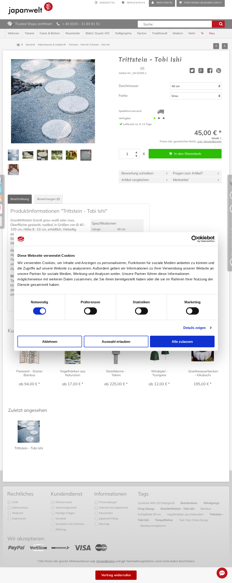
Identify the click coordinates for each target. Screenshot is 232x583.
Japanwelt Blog (108, 518)
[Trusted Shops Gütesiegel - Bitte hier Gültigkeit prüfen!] (10, 23)
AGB (14, 502)
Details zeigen (194, 328)
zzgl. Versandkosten (209, 141)
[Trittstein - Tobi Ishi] (53, 101)
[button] (136, 152)
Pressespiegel (107, 502)
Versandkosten (105, 561)
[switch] (90, 311)
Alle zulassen (182, 341)
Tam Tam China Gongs (193, 520)
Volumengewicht (66, 507)
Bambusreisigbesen (153, 525)
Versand (60, 518)
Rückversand (63, 502)
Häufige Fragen (65, 513)
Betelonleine (189, 503)
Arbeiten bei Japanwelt (113, 507)
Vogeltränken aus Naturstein (185, 514)
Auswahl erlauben (116, 341)
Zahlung (60, 529)
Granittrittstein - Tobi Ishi (177, 508)
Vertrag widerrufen (116, 575)
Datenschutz (19, 507)
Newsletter (105, 513)
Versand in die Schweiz (69, 524)
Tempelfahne (164, 520)
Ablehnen (49, 341)
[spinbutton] (127, 154)
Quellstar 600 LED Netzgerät (156, 503)
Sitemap (103, 524)
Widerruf (17, 513)
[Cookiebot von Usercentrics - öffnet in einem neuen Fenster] (195, 239)
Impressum (18, 518)
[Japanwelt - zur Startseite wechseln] (30, 8)
